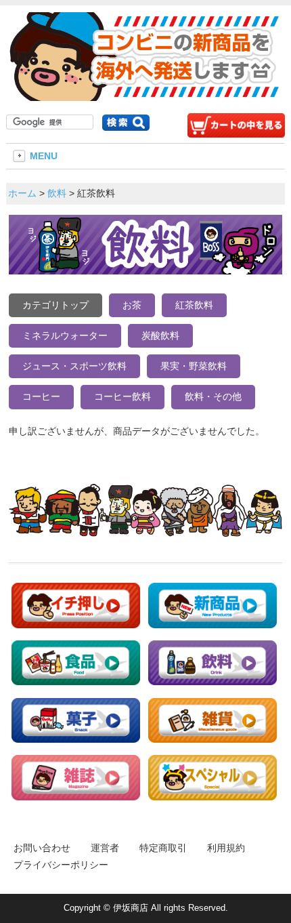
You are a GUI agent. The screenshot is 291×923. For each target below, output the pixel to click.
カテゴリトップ (55, 305)
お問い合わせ (42, 847)
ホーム (22, 193)
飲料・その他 (213, 396)
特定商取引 (163, 847)
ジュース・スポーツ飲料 (74, 366)
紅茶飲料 (194, 305)
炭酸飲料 (160, 335)
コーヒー (41, 396)
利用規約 (226, 847)
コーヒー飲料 (122, 396)
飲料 (56, 193)
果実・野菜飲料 (193, 366)
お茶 (131, 305)
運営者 (105, 847)
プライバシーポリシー (61, 864)
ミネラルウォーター (65, 335)
